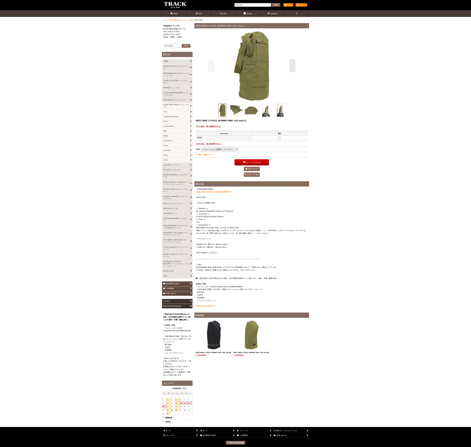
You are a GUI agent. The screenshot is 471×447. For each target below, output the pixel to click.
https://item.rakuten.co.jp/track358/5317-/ (214, 192)
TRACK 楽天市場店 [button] (236, 443)
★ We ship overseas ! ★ (206, 306)
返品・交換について (206, 155)
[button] (223, 13)
